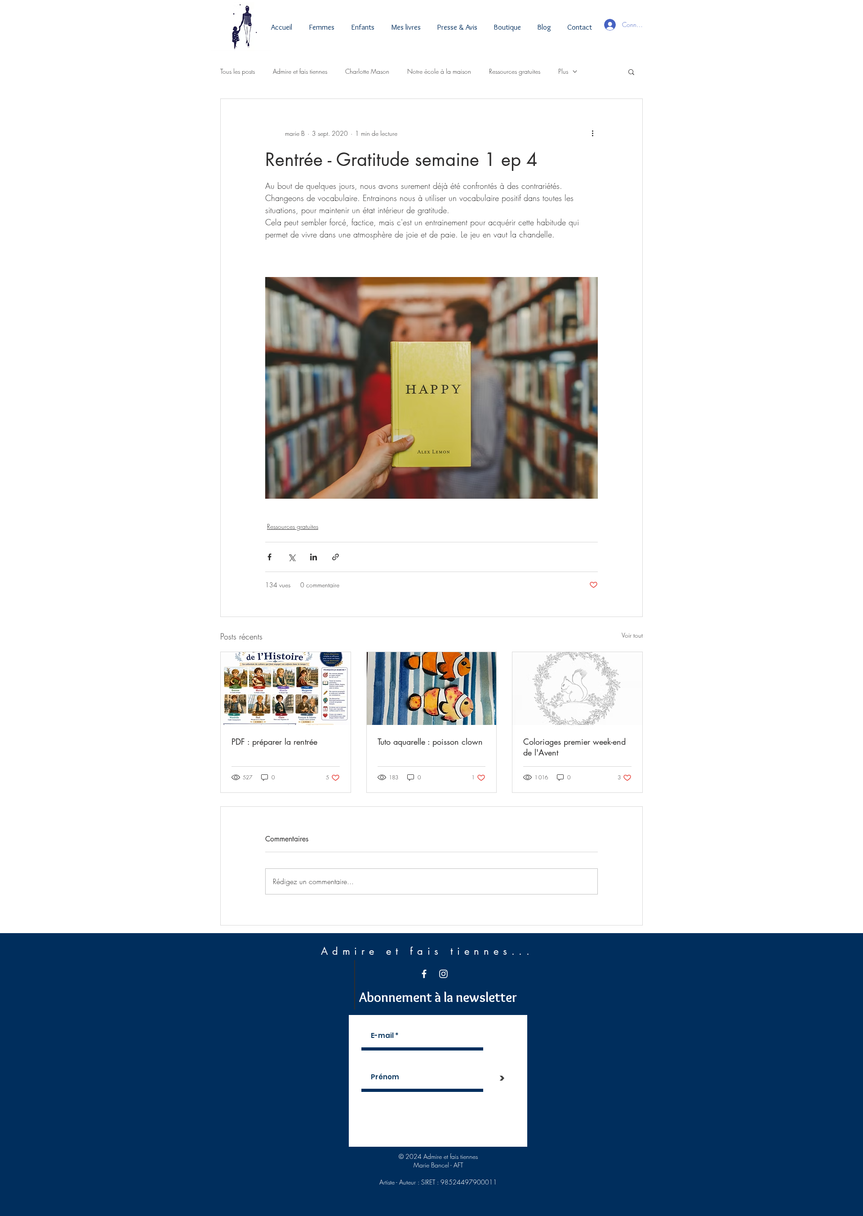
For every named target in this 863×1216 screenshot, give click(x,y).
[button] (631, 71)
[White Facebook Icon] (424, 973)
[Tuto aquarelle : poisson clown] (432, 688)
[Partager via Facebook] (269, 557)
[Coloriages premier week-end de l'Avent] (577, 688)
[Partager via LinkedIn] (313, 557)
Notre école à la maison (439, 71)
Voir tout (632, 635)
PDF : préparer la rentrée (274, 741)
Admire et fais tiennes (300, 71)
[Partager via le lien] (335, 557)
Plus (563, 71)
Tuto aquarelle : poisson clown (430, 741)
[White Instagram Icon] (443, 973)
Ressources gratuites (514, 71)
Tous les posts (237, 71)
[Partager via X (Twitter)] (291, 557)
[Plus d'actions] (592, 133)
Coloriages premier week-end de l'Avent (574, 747)
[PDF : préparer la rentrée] (286, 688)
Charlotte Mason (367, 71)
